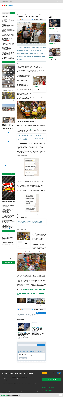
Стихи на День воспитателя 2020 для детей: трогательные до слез (39, 89)
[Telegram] (22, 19)
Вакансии (26, 373)
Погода (31, 373)
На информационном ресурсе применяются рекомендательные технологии (13, 390)
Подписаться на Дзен (23, 358)
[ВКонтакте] (18, 19)
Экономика (25, 5)
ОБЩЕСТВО (24, 332)
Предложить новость (40, 312)
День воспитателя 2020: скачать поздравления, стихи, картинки (23, 245)
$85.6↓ (11, 1)
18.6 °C (8, 1)
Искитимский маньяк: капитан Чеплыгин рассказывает (27, 349)
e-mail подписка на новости (48, 387)
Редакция (10, 373)
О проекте (4, 373)
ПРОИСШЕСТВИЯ (51, 28)
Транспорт (44, 5)
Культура (53, 5)
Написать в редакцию (52, 379)
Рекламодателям (18, 373)
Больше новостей (8, 62)
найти (12, 13)
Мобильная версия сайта (47, 390)
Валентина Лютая (27, 22)
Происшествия (35, 5)
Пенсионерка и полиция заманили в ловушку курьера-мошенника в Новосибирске (54, 31)
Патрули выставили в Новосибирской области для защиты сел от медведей (54, 59)
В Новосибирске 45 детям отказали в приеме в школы (54, 45)
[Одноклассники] (20, 19)
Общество (17, 5)
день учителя (31, 129)
